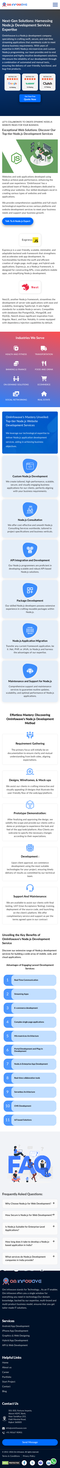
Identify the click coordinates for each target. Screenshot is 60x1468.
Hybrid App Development (15, 1340)
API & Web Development (15, 1345)
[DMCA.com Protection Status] (11, 1463)
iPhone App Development (15, 1331)
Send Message (30, 1442)
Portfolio (6, 1377)
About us (7, 1367)
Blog (4, 1391)
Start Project (8, 1382)
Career (5, 1372)
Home (5, 1362)
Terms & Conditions (11, 1456)
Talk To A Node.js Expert (17, 221)
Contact (6, 1386)
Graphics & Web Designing (16, 1336)
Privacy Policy (29, 1456)
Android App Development (15, 1326)
